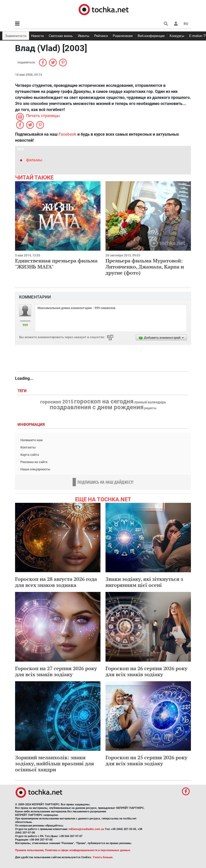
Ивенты (83, 36)
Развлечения (123, 36)
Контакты (28, 447)
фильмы (34, 160)
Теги (23, 391)
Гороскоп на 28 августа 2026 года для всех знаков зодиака (56, 582)
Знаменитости (15, 36)
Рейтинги (101, 36)
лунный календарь (150, 402)
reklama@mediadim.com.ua (86, 829)
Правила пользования (29, 850)
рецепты (150, 408)
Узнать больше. (103, 857)
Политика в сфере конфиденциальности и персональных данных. (88, 850)
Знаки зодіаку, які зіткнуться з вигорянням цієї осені (144, 582)
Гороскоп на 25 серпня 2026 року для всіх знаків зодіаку (146, 760)
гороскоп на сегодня (103, 401)
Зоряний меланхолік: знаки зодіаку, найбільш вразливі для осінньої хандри (54, 763)
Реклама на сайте (33, 462)
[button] (176, 24)
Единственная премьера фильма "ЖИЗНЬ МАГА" (56, 263)
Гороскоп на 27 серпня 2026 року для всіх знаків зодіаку (56, 671)
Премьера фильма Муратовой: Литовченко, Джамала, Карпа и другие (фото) (145, 266)
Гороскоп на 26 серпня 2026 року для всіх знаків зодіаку (146, 671)
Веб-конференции (151, 36)
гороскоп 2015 (56, 402)
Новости (37, 36)
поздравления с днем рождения (96, 407)
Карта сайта (29, 455)
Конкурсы (177, 36)
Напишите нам (31, 440)
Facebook (67, 134)
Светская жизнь (61, 36)
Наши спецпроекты (35, 469)
